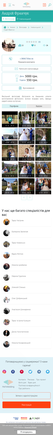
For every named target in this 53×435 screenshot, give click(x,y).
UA (10, 5)
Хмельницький (36, 27)
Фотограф (9, 18)
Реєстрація (26, 404)
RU (14, 5)
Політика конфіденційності (29, 385)
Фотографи (23, 27)
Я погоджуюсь (26, 432)
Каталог (12, 27)
